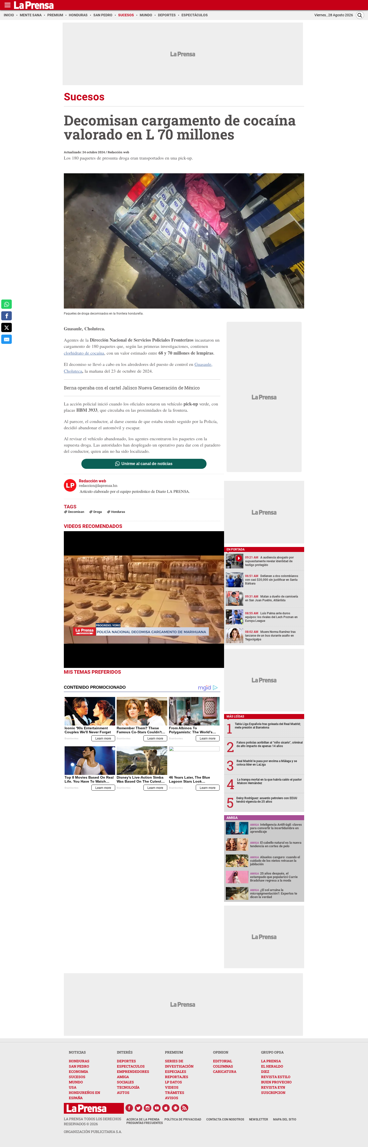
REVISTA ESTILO (275, 1076)
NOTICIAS (77, 1052)
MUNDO (76, 1082)
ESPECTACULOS (131, 1066)
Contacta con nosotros (225, 1119)
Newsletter (258, 1119)
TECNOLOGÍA (128, 1087)
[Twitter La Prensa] (138, 1108)
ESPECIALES (175, 1071)
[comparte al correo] (6, 339)
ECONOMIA (78, 1071)
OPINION (220, 1052)
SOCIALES (125, 1082)
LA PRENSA (271, 1061)
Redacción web (118, 152)
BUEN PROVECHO (276, 1082)
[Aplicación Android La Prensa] (175, 1108)
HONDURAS (79, 1061)
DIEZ (265, 1071)
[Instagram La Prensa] (148, 1108)
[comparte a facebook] (6, 316)
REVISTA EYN (273, 1087)
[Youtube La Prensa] (157, 1108)
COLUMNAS (223, 1066)
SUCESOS (77, 1076)
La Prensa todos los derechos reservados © (92, 1121)
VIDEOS (171, 1087)
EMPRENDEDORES (133, 1071)
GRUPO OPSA (272, 1052)
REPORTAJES (176, 1076)
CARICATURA (224, 1071)
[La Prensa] (86, 1108)
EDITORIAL (222, 1061)
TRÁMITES (174, 1092)
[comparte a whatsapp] (6, 304)
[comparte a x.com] (6, 327)
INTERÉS (125, 1052)
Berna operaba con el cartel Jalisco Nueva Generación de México (132, 388)
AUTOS (123, 1092)
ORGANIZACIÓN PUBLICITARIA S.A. (93, 1131)
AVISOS (171, 1097)
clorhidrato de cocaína (84, 353)
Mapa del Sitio (284, 1119)
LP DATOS (173, 1082)
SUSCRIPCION (273, 1092)
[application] (144, 599)
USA (72, 1087)
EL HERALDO (272, 1066)
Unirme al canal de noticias (146, 464)
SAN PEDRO (79, 1066)
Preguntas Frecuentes (144, 1123)
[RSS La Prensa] (185, 1108)
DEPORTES (126, 1061)
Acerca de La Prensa (142, 1119)
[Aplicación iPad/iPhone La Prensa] (166, 1108)
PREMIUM (174, 1052)
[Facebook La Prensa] (129, 1108)
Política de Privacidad (182, 1119)
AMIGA (123, 1076)
